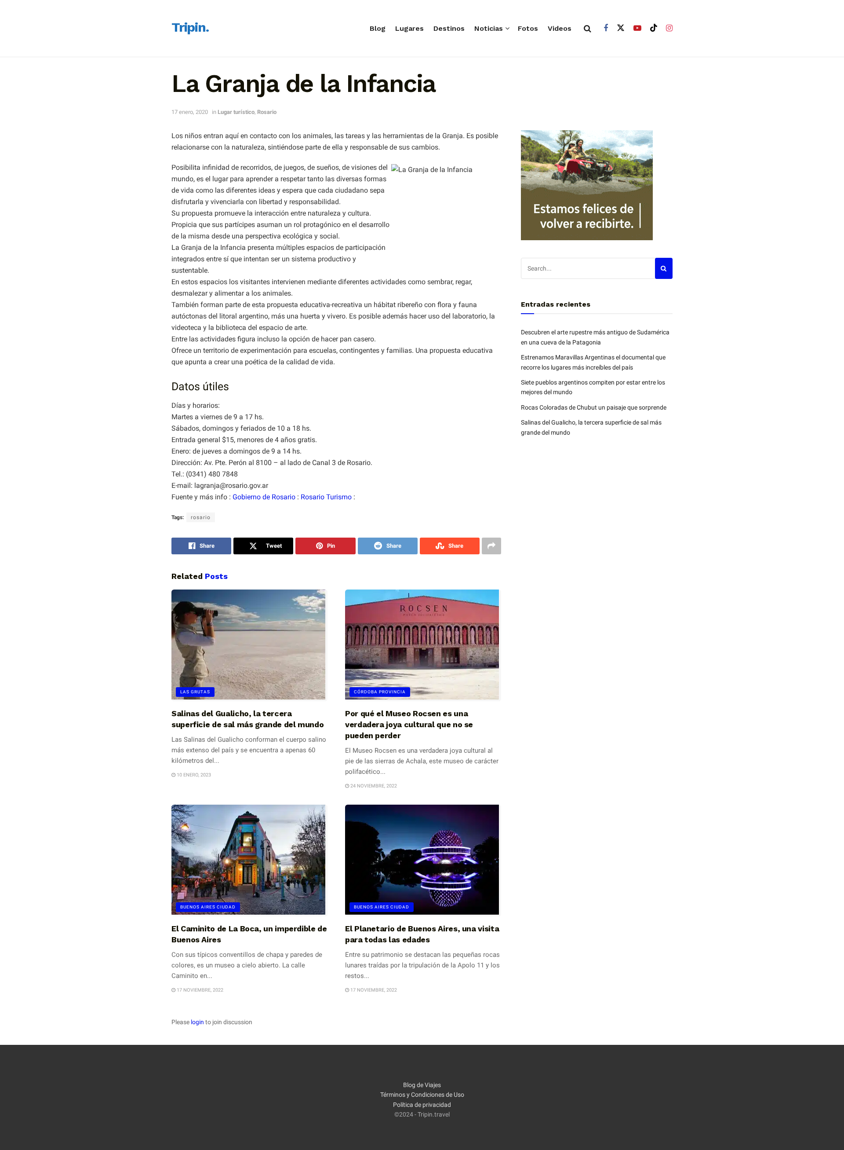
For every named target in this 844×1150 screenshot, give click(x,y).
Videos (559, 28)
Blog (378, 28)
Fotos (528, 28)
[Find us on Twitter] (621, 28)
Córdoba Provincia (380, 691)
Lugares (409, 28)
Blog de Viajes (422, 1084)
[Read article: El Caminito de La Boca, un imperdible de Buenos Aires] (249, 860)
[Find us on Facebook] (606, 28)
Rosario (266, 112)
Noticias (488, 28)
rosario (201, 517)
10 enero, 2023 (193, 775)
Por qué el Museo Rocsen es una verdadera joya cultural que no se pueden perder (409, 724)
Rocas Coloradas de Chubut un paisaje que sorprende (593, 407)
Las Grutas (195, 691)
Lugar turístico (236, 112)
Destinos (449, 28)
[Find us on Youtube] (637, 28)
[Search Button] (587, 29)
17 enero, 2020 (189, 112)
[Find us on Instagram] (669, 28)
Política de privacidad (422, 1104)
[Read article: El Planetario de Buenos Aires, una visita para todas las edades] (423, 860)
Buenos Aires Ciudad (208, 907)
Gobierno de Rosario (264, 497)
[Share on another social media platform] (491, 546)
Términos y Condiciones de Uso (422, 1094)
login (197, 1021)
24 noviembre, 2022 (373, 786)
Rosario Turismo (326, 497)
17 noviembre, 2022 (199, 990)
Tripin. (190, 28)
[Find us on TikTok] (653, 28)
